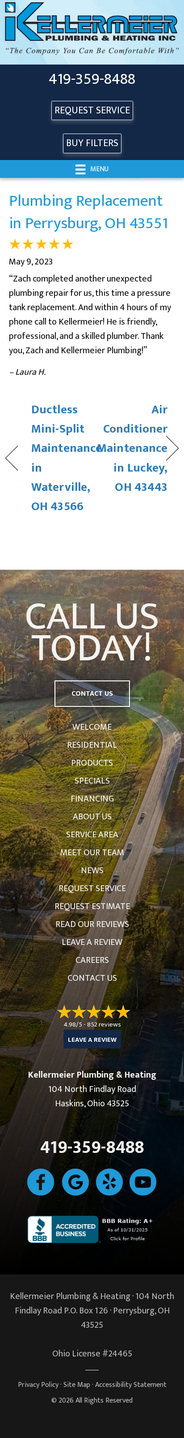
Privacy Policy (38, 1385)
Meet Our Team (92, 852)
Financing (92, 798)
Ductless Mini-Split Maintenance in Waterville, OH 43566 (66, 458)
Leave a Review (92, 942)
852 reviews (104, 1024)
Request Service (92, 888)
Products (92, 763)
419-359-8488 (92, 79)
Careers (92, 960)
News (92, 870)
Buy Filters (92, 143)
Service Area (92, 834)
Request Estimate (92, 906)
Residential (92, 745)
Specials (92, 780)
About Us (92, 816)
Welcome (92, 727)
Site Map (76, 1385)
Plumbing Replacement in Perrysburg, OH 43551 (88, 212)
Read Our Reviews (92, 924)
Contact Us (92, 978)
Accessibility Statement (131, 1385)
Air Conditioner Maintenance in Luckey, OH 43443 (132, 448)
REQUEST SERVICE (92, 110)
